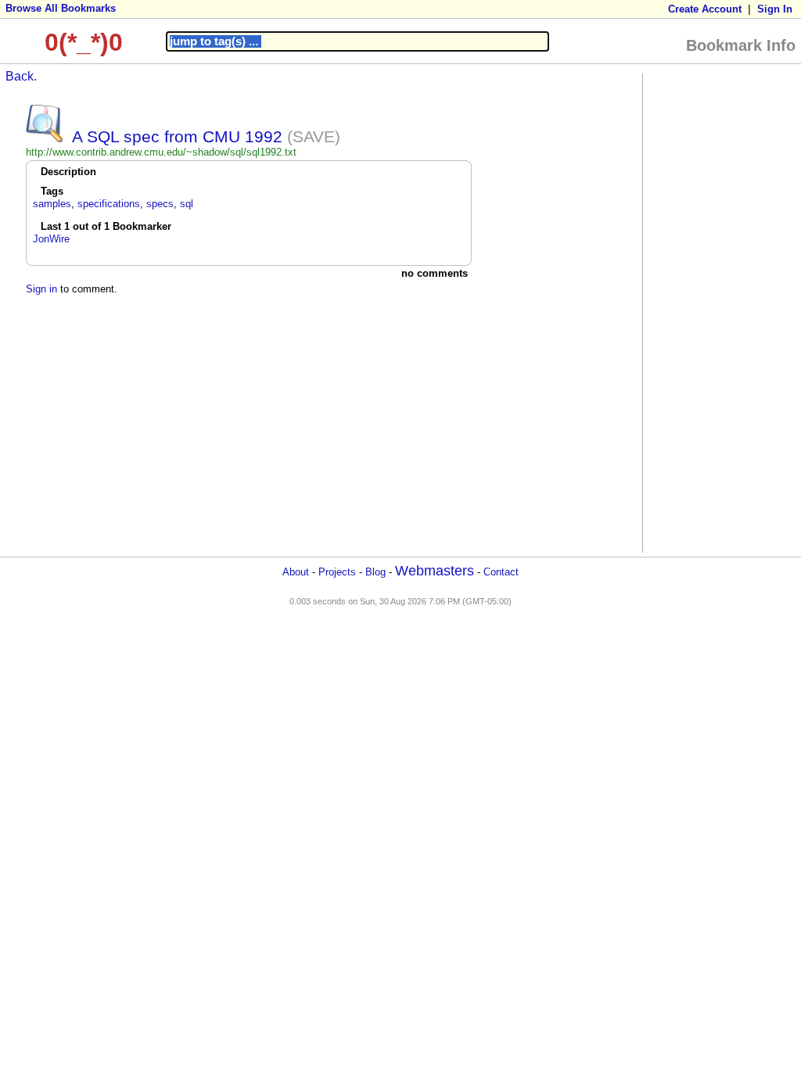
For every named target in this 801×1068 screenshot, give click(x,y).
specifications (108, 204)
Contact (501, 572)
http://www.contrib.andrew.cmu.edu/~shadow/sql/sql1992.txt (161, 152)
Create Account (705, 9)
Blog (375, 572)
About (295, 572)
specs (160, 204)
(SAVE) (313, 136)
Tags (52, 191)
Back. (21, 76)
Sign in (41, 289)
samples (52, 204)
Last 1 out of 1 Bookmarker (106, 226)
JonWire (51, 239)
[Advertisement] (709, 312)
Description (68, 171)
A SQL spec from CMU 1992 (177, 136)
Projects (337, 572)
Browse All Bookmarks (60, 8)
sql (186, 204)
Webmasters (434, 571)
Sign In (774, 9)
